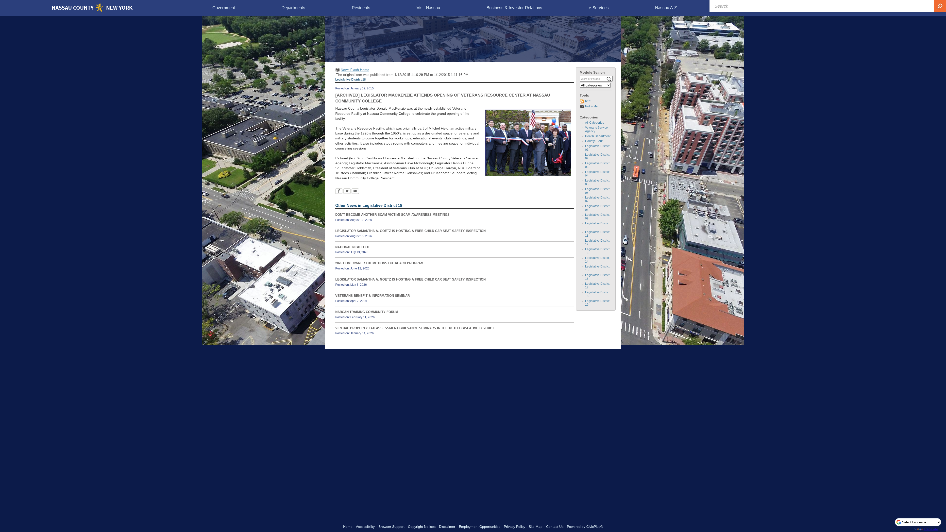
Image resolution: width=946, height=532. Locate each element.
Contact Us (554, 527)
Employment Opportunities (479, 527)
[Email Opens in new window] (355, 191)
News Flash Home (355, 70)
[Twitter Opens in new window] (347, 191)
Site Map (535, 527)
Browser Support (391, 527)
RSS (588, 101)
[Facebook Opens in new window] (338, 191)
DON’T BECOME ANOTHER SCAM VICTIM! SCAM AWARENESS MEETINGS (392, 214)
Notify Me (591, 106)
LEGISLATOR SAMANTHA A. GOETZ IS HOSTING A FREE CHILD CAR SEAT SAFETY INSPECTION (410, 231)
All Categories (594, 122)
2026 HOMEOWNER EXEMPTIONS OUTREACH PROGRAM (379, 263)
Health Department (597, 136)
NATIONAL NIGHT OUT (352, 247)
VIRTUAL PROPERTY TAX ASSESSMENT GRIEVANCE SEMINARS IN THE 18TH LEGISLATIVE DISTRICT (414, 328)
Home (348, 527)
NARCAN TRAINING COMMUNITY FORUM (366, 312)
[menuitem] (223, 8)
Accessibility (365, 527)
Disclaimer (447, 527)
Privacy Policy (514, 527)
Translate (931, 529)
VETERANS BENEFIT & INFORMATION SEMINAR (372, 296)
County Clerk (594, 141)
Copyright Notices (422, 527)
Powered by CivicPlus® (585, 527)
